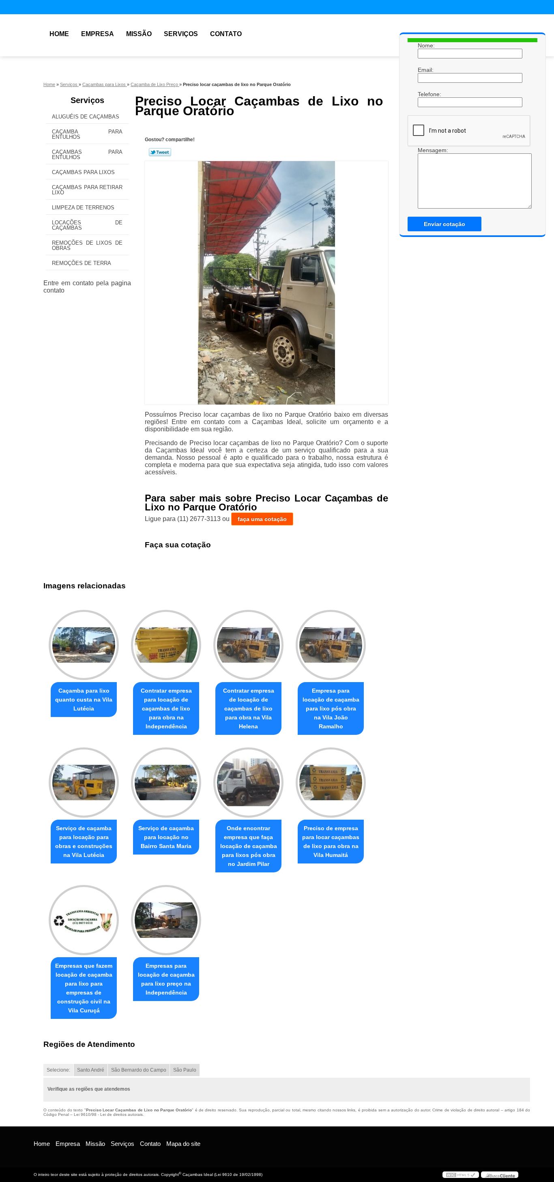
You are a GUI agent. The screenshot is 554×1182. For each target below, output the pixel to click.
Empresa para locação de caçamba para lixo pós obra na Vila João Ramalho (331, 708)
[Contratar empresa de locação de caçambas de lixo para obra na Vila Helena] (248, 645)
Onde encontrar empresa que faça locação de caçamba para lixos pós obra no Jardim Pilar (248, 846)
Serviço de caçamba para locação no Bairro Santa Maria (166, 837)
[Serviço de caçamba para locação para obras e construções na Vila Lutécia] (84, 782)
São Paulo (184, 1070)
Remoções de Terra (81, 263)
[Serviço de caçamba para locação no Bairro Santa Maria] (166, 782)
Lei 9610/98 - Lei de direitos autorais (108, 1114)
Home (59, 33)
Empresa (97, 33)
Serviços (181, 33)
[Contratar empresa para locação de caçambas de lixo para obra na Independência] (166, 645)
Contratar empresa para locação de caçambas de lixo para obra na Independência (166, 708)
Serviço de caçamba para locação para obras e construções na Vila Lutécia (83, 841)
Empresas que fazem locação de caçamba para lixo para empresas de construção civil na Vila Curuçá (83, 988)
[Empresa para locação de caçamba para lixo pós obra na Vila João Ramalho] (331, 645)
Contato (226, 33)
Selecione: (58, 1070)
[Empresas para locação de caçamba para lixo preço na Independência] (166, 920)
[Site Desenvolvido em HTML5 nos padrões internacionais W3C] (460, 1174)
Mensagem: (426, 150)
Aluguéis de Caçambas (85, 117)
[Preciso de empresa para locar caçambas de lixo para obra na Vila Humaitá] (331, 782)
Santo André (90, 1070)
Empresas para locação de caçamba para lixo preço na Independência (166, 979)
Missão (139, 33)
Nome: (426, 45)
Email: (426, 70)
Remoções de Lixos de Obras (87, 245)
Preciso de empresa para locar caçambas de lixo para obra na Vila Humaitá (330, 841)
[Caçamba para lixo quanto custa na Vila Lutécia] (84, 645)
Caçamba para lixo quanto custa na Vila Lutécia (83, 699)
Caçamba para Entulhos (87, 134)
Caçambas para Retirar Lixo (87, 190)
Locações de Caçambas (87, 225)
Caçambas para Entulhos (87, 154)
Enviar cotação (444, 224)
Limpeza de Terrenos (83, 208)
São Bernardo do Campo (138, 1070)
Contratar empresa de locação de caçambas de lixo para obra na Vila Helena (248, 708)
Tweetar (160, 152)
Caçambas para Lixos (83, 172)
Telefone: (426, 94)
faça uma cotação (262, 519)
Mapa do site (183, 1143)
